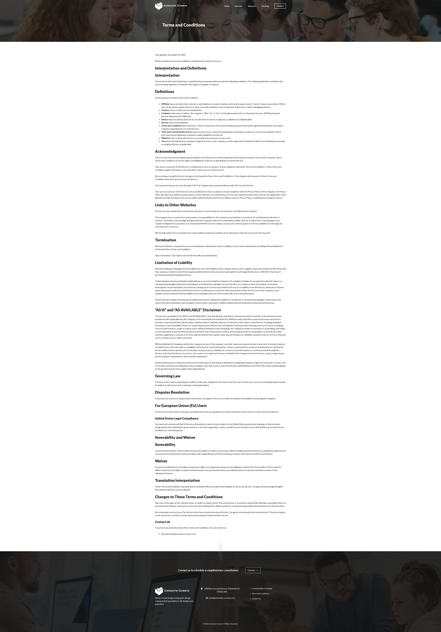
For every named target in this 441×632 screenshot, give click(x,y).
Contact (280, 6)
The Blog (265, 6)
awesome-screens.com (220, 138)
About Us (252, 6)
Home (226, 6)
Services (238, 6)
